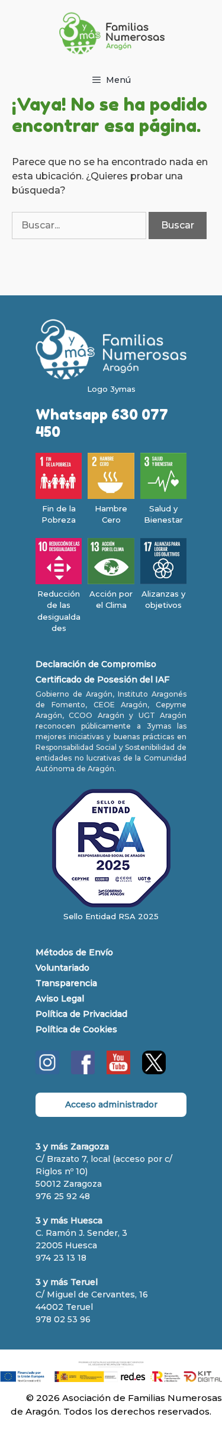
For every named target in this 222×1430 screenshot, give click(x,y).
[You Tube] (118, 1071)
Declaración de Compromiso (96, 664)
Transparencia (66, 983)
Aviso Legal (60, 998)
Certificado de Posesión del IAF (102, 679)
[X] (154, 1071)
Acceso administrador (111, 1104)
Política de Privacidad (81, 1014)
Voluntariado (62, 967)
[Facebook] (83, 1071)
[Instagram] (47, 1071)
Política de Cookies (76, 1029)
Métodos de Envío (74, 952)
